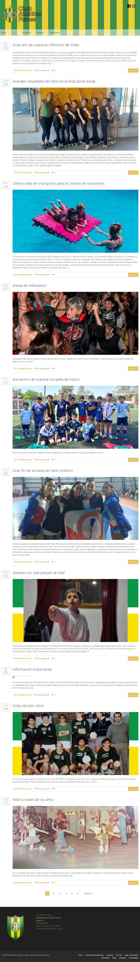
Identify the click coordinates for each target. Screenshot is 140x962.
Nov (5, 81)
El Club (14, 32)
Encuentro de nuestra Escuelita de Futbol (46, 379)
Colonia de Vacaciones (94, 955)
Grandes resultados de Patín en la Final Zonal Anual (54, 81)
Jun (6, 705)
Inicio (80, 955)
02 (6, 47)
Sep (6, 669)
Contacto (40, 32)
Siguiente (88, 893)
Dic (6, 44)
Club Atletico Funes (24, 70)
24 (6, 186)
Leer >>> (133, 70)
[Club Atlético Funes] (22, 14)
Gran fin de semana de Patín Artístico (43, 470)
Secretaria (105, 958)
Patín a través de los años (33, 799)
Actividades (133, 958)
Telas (114, 958)
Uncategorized (43, 70)
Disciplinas (26, 32)
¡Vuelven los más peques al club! (39, 572)
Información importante (32, 669)
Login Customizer (131, 955)
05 (6, 473)
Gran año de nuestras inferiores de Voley (46, 44)
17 (6, 802)
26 (6, 84)
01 (6, 288)
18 (6, 708)
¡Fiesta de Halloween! (29, 285)
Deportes (122, 958)
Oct (5, 379)
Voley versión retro (28, 705)
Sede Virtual (54, 32)
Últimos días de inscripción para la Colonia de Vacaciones (59, 183)
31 (6, 382)
